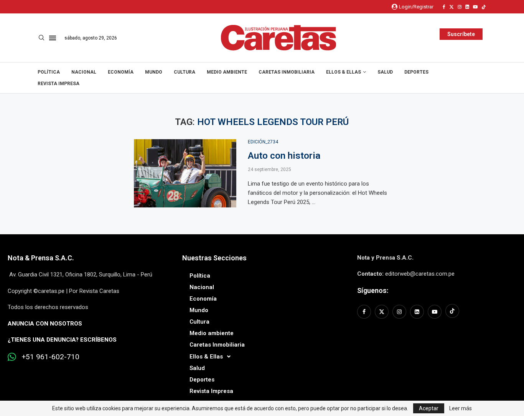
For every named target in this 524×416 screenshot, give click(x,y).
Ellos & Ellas (343, 72)
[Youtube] (475, 7)
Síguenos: (372, 290)
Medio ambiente (227, 72)
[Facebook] (444, 7)
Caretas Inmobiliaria (287, 72)
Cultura (184, 72)
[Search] (41, 38)
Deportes (416, 72)
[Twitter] (451, 7)
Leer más (460, 408)
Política (49, 72)
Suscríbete (461, 34)
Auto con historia (284, 155)
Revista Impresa (58, 83)
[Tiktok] (483, 7)
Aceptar (428, 408)
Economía (120, 72)
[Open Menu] (52, 38)
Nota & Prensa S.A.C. (41, 258)
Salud (385, 72)
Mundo (153, 72)
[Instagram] (459, 7)
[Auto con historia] (185, 173)
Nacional (83, 72)
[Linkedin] (467, 7)
